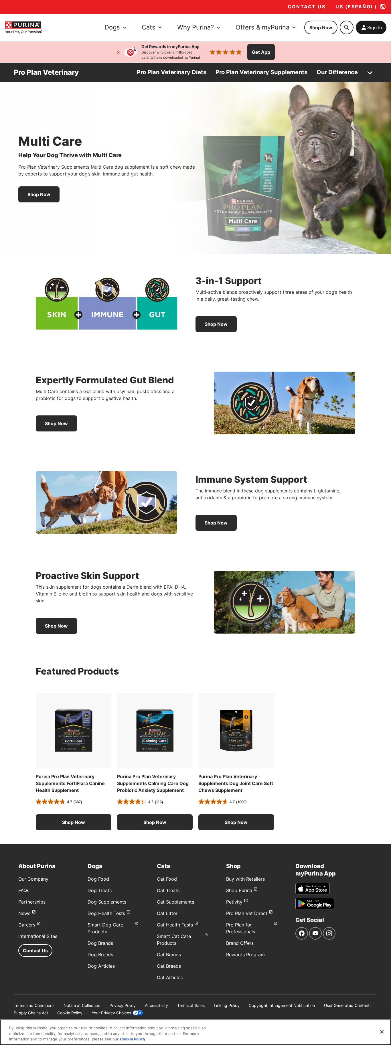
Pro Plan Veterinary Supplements (261, 72)
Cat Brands (169, 954)
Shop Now (320, 27)
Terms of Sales (191, 1005)
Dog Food (98, 879)
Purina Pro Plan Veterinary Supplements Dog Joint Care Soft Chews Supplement (235, 783)
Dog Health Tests (106, 913)
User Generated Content (347, 1005)
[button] (73, 822)
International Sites (37, 936)
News (24, 913)
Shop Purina (239, 890)
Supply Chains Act (31, 1012)
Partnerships (32, 902)
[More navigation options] (369, 72)
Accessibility (156, 1005)
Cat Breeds (169, 966)
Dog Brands (100, 943)
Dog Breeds (100, 954)
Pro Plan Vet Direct (246, 913)
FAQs (23, 890)
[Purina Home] (23, 27)
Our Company (33, 879)
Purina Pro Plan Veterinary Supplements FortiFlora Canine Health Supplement (70, 783)
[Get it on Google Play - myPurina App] (314, 903)
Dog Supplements (107, 902)
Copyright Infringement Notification (282, 1005)
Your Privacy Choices (111, 1012)
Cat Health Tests (175, 925)
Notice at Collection (82, 1005)
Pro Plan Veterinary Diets (171, 72)
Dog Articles (101, 966)
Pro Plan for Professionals (240, 928)
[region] (195, 1032)
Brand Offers (240, 943)
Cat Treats (168, 890)
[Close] (118, 52)
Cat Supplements (175, 902)
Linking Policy (227, 1005)
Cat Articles (170, 977)
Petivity (234, 902)
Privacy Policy (122, 1005)
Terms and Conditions (34, 1005)
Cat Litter (167, 913)
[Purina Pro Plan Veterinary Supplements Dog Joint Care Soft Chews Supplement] (236, 730)
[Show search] (347, 27)
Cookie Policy (69, 1012)
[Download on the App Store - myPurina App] (312, 888)
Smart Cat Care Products (174, 939)
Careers (26, 925)
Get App (261, 52)
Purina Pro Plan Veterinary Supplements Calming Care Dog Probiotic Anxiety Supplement (153, 783)
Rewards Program (245, 954)
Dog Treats (100, 890)
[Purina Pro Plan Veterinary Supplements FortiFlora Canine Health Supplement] (73, 730)
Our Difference (337, 72)
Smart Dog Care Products (105, 928)
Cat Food (167, 879)
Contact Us (35, 950)
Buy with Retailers (245, 879)
